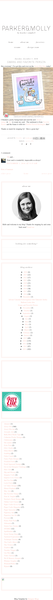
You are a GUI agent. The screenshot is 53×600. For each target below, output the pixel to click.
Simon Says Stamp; (11, 526)
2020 (25, 283)
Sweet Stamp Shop (11, 534)
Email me (30, 227)
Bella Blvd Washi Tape (12, 434)
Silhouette (7, 523)
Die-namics (8, 442)
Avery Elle (30, 141)
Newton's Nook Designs (12, 499)
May (26, 324)
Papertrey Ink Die (10, 515)
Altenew (7, 424)
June (26, 321)
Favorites (40, 42)
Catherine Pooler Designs (13, 437)
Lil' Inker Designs (10, 485)
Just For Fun (8, 480)
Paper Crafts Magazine (12, 507)
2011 (24, 349)
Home (11, 42)
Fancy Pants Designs (11, 458)
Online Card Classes (11, 502)
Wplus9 (7, 566)
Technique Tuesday (11, 539)
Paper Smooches (10, 510)
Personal (7, 518)
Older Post (6, 173)
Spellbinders (8, 531)
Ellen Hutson (9, 450)
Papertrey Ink (9, 512)
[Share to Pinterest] (44, 138)
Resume (17, 47)
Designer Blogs (33, 599)
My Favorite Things (11, 493)
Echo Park (8, 445)
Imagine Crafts (9, 475)
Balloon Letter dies (28, 302)
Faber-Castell (9, 456)
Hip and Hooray (10, 472)
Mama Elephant (9, 488)
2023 (25, 274)
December (26, 297)
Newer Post (47, 173)
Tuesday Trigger (10, 550)
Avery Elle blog (40, 66)
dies (10, 122)
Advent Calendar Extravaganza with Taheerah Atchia (27, 299)
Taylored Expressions (12, 536)
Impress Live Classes (11, 477)
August (26, 316)
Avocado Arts (9, 432)
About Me (24, 42)
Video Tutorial (9, 555)
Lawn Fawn (8, 483)
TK (8, 157)
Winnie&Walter (9, 563)
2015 (25, 338)
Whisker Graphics (10, 561)
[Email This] (34, 138)
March (26, 330)
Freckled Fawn (9, 461)
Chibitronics (8, 440)
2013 (24, 343)
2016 (25, 294)
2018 (25, 288)
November (26, 308)
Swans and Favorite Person (28, 305)
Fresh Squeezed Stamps (12, 464)
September (26, 313)
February (26, 332)
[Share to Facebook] (41, 138)
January (26, 335)
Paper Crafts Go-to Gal (12, 504)
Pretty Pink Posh (10, 520)
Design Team (33, 47)
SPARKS (7, 528)
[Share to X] (39, 138)
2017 (25, 291)
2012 (25, 346)
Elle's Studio (8, 448)
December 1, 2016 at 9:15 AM (22, 163)
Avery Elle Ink (9, 429)
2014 (24, 341)
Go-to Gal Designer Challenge (15, 467)
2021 (25, 280)
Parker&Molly (26, 28)
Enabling (7, 453)
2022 (25, 277)
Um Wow (7, 553)
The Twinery (8, 545)
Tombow (7, 547)
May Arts (7, 491)
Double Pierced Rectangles (35, 124)
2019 (25, 286)
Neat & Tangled (10, 496)
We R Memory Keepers (12, 558)
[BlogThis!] (36, 138)
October (27, 310)
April (27, 327)
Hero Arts (7, 469)
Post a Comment (7, 169)
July (26, 319)
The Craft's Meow (10, 542)
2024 (25, 272)
